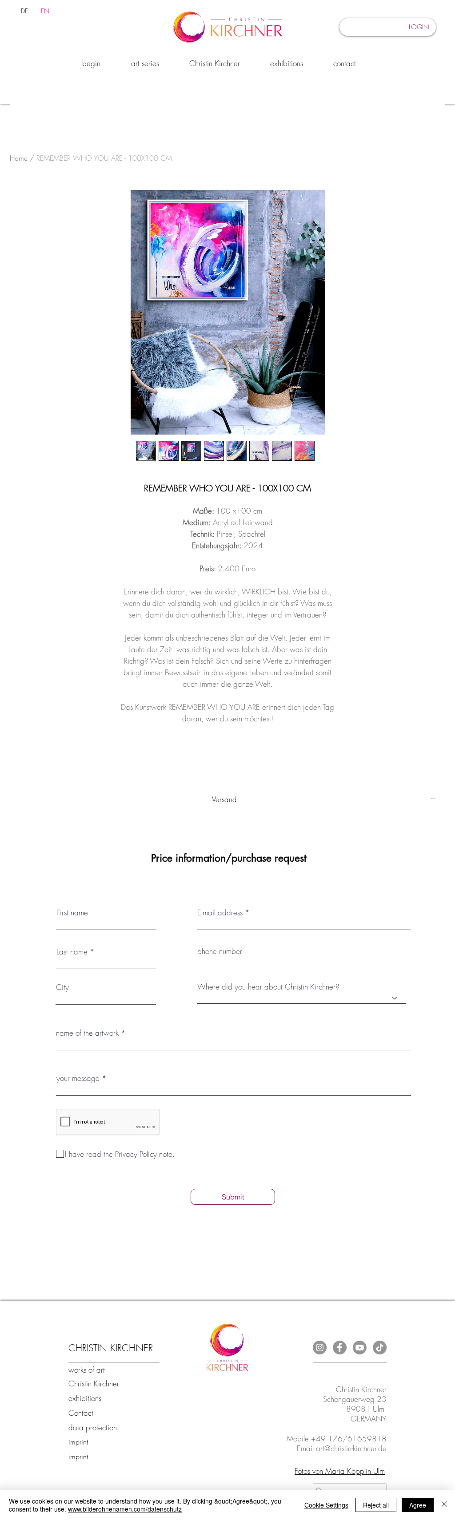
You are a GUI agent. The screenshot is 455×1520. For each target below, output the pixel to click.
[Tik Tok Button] (380, 1347)
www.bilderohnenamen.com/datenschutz (125, 1508)
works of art (86, 1370)
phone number (219, 951)
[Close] (444, 1505)
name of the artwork (87, 1033)
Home (19, 158)
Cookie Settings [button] (326, 1504)
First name (72, 912)
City (62, 987)
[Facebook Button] (340, 1347)
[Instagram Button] (320, 1347)
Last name (72, 951)
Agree (417, 1504)
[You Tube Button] (360, 1347)
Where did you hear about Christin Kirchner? (268, 986)
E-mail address (220, 912)
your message (78, 1078)
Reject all (376, 1504)
